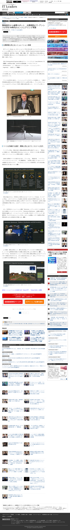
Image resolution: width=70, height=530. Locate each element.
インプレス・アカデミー (15, 523)
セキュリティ (35, 14)
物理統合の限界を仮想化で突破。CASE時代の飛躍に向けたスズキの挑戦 (37, 453)
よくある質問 (9, 516)
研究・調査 (59, 1)
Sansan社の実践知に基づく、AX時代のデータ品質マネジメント (54, 108)
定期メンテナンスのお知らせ (53, 74)
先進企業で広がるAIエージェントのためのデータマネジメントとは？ (37, 462)
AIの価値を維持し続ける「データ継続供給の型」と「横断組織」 (54, 151)
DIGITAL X (54, 522)
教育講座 (50, 2)
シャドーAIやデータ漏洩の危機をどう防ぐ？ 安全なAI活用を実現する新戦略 (37, 436)
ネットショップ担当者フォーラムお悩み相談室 (32, 522)
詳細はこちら (63, 379)
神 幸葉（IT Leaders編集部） (17, 29)
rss (7, 9)
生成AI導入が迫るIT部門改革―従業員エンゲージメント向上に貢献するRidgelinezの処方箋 (37, 488)
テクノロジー (19, 12)
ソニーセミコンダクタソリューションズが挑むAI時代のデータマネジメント (37, 444)
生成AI (8, 324)
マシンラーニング (36, 323)
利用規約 (12, 514)
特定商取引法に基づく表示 (47, 514)
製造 (19, 323)
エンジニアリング (10, 323)
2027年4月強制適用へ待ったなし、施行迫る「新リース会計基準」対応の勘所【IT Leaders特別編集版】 (23, 349)
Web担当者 (42, 1)
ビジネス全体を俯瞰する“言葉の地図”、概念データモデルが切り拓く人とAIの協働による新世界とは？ (15, 436)
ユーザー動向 (11, 14)
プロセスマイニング (20, 14)
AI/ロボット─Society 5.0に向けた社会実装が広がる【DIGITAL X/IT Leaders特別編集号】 (21, 358)
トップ (4, 13)
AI (26, 14)
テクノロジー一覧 (13, 17)
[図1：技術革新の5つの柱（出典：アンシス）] (24, 190)
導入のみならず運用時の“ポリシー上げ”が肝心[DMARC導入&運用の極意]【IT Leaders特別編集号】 (23, 362)
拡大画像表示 (5, 245)
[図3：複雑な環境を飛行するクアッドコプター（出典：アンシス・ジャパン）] (24, 283)
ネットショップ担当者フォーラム (17, 522)
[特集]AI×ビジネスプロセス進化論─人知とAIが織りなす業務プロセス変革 (57, 253)
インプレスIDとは (52, 28)
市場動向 (25, 17)
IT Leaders (9, 6)
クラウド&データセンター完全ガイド (18, 520)
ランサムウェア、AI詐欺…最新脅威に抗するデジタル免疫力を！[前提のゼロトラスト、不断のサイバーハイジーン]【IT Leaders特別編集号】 (23, 366)
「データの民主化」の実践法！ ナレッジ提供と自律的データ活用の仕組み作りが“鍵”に (37, 427)
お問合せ (3, 516)
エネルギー (42, 2)
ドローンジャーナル (61, 522)
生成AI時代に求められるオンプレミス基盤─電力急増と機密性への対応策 (15, 496)
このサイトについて (6, 514)
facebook (5, 9)
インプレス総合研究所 (41, 520)
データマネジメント (44, 14)
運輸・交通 (28, 323)
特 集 (27, 12)
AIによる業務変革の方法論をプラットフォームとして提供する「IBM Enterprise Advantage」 (15, 339)
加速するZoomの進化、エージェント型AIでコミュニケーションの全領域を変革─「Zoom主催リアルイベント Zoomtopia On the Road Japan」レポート (37, 480)
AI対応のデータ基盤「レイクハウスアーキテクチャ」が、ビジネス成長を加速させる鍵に (37, 392)
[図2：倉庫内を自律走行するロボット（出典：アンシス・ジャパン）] (24, 243)
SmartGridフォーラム (57, 520)
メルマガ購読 (17, 514)
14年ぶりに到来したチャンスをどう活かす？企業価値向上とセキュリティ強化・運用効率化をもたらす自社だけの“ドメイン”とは (54, 233)
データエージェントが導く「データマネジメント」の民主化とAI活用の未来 (37, 384)
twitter (3, 9)
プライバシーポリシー (37, 514)
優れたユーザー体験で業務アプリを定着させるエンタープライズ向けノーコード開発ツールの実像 (15, 470)
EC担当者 (46, 1)
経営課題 (11, 12)
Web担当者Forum (32, 520)
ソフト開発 (51, 1)
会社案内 (30, 514)
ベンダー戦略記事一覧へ (40, 21)
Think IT (27, 520)
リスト (9, 31)
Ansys (5, 323)
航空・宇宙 (23, 323)
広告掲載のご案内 (24, 514)
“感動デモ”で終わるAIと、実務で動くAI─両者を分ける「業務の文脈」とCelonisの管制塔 (37, 375)
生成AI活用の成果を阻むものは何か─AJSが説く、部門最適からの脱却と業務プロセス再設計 (15, 384)
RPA (30, 14)
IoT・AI (55, 1)
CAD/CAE (16, 323)
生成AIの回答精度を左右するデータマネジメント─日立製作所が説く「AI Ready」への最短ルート (15, 453)
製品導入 (33, 1)
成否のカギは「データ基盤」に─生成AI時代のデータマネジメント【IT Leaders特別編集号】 (22, 354)
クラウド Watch (49, 520)
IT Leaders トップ (5, 17)
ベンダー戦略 (20, 17)
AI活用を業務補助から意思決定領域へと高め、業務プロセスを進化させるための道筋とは (37, 418)
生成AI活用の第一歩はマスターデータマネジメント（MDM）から (54, 135)
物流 (31, 323)
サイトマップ (55, 514)
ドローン (46, 2)
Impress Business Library (53, 25)
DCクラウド (25, 1)
